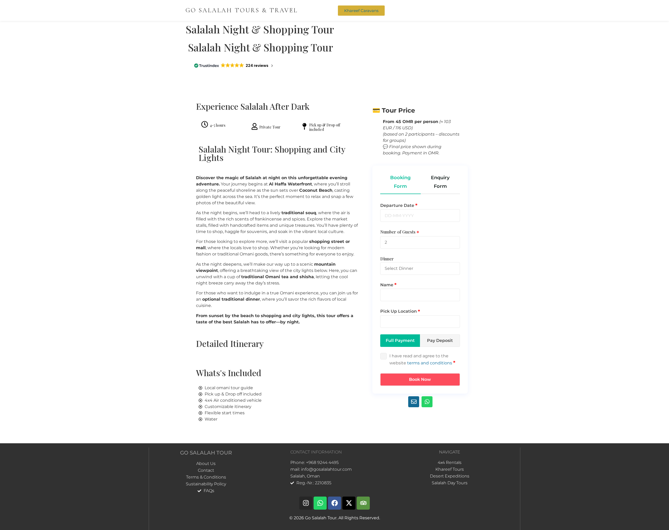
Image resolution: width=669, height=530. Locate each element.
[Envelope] (413, 401)
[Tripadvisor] (363, 503)
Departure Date (397, 205)
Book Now (420, 379)
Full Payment (400, 340)
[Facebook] (334, 503)
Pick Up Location (399, 311)
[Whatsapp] (427, 401)
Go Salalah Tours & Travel (242, 10)
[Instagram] (305, 503)
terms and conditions (429, 362)
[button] (430, 10)
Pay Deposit (440, 340)
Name (387, 284)
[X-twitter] (348, 503)
